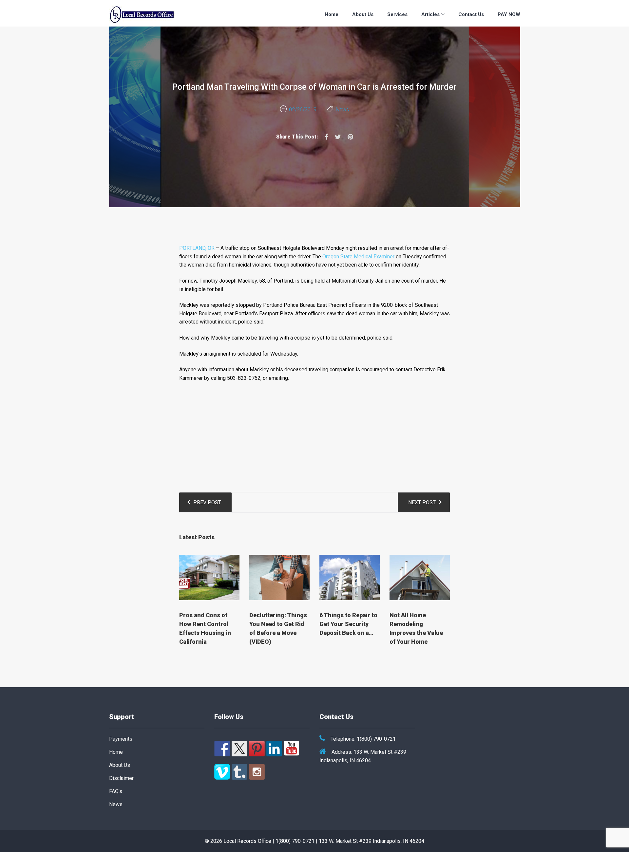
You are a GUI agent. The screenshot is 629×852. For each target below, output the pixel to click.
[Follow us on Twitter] (239, 748)
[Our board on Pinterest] (257, 748)
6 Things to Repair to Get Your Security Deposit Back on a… (348, 624)
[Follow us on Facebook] (222, 748)
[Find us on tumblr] (239, 772)
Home (331, 14)
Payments (120, 739)
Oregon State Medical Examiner (358, 256)
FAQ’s (115, 791)
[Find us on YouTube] (291, 748)
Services (397, 14)
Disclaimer (121, 778)
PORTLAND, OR (197, 248)
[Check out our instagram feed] (257, 772)
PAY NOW (509, 14)
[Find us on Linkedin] (274, 748)
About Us (362, 14)
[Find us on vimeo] (222, 772)
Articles (430, 14)
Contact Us (471, 14)
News (342, 109)
